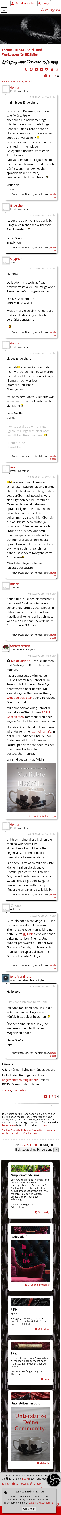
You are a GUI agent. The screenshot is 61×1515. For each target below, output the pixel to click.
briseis (14, 584)
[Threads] (57, 1504)
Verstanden (28, 1508)
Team (7, 1483)
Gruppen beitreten (19, 698)
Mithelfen (45, 1463)
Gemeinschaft (41, 731)
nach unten (8, 81)
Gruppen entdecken (39, 1284)
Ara (12, 467)
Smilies (6, 1130)
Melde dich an (20, 661)
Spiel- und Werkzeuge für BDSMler (22, 52)
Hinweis (43, 1125)
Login (46, 3)
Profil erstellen (25, 3)
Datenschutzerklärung (41, 1502)
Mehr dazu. (44, 1329)
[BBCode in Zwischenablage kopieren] (56, 69)
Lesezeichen (28, 1145)
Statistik (15, 1130)
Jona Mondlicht (20, 977)
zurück (28, 81)
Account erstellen (39, 816)
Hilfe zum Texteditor (32, 1130)
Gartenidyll (44, 1212)
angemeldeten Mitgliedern (20, 1080)
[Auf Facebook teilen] (31, 69)
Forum (7, 50)
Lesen (47, 1379)
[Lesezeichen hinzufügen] (56, 1149)
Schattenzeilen (50, 10)
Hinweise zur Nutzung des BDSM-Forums (28, 1132)
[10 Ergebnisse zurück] (46, 75)
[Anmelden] (31, 811)
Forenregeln (9, 1125)
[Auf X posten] (36, 69)
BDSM (19, 50)
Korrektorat (22, 1483)
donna (14, 87)
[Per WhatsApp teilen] (51, 69)
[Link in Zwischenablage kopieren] (25, 69)
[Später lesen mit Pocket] (46, 69)
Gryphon (16, 259)
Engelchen (17, 205)
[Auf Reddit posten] (41, 69)
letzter (19, 81)
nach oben (53, 196)
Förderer (37, 1483)
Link (29, 934)
